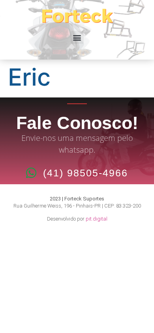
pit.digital (96, 219)
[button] (77, 37)
